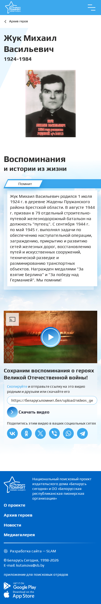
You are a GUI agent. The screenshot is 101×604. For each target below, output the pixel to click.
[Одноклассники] (26, 433)
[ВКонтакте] (12, 433)
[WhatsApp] (68, 433)
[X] (40, 433)
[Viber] (54, 433)
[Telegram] (82, 433)
